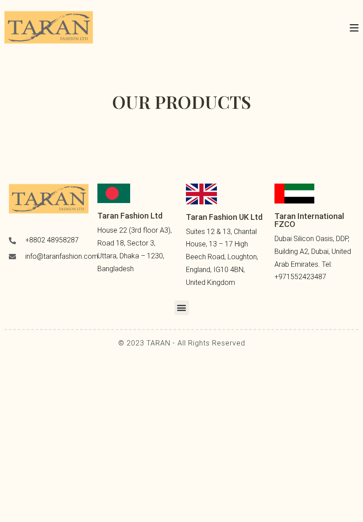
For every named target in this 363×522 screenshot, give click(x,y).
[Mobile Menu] (354, 27)
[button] (181, 307)
